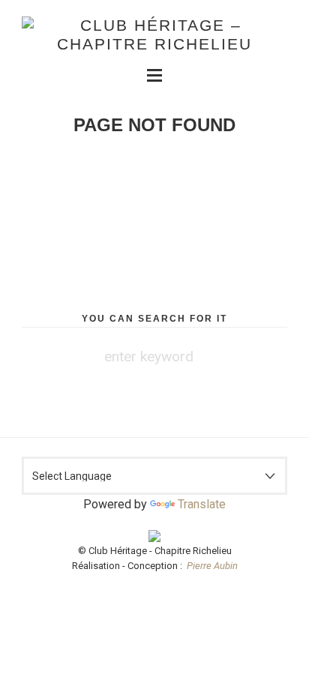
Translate (202, 504)
